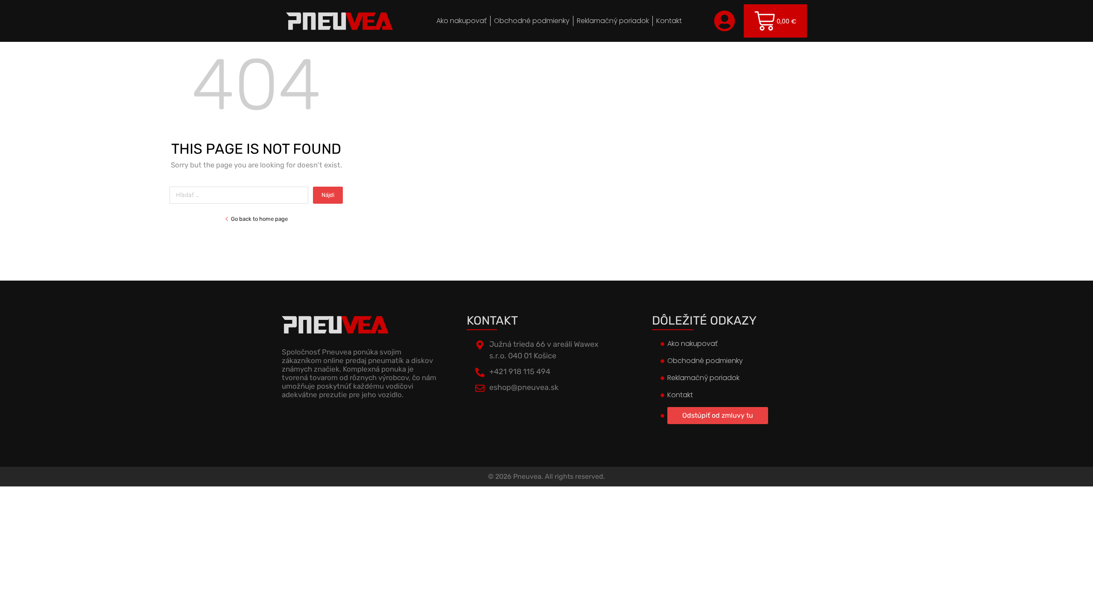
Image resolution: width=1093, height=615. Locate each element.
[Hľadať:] (241, 195)
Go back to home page (259, 219)
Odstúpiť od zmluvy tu (717, 415)
